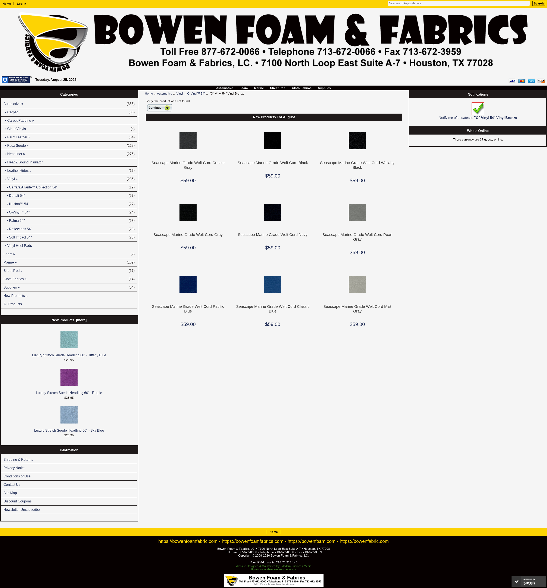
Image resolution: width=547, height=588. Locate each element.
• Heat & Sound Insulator (23, 162)
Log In (21, 3)
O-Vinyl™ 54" (196, 93)
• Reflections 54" (69, 229)
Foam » (69, 254)
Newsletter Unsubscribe (21, 509)
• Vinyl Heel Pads (17, 245)
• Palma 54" (69, 220)
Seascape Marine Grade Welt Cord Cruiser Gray (188, 165)
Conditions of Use (17, 476)
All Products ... (14, 304)
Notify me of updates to (478, 118)
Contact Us (11, 484)
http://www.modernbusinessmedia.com (273, 569)
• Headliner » (69, 154)
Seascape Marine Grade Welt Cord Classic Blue (272, 308)
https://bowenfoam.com (311, 541)
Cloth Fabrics (302, 88)
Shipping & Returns (18, 459)
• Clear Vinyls (69, 129)
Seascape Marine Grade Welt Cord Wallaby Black (357, 165)
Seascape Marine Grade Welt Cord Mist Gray (357, 308)
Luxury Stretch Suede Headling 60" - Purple (69, 393)
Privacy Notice (14, 468)
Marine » (69, 262)
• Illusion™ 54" (69, 204)
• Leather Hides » (69, 170)
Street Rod (277, 88)
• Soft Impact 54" (69, 237)
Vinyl (179, 93)
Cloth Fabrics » (69, 279)
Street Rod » (69, 271)
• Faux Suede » (69, 145)
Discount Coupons (17, 501)
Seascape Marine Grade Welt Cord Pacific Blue (188, 308)
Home (7, 3)
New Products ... (15, 296)
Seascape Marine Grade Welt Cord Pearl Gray (357, 236)
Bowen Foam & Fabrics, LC (289, 555)
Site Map (10, 493)
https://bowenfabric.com (364, 541)
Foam (244, 88)
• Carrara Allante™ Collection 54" (69, 187)
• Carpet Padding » (18, 120)
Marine (259, 88)
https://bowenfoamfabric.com (188, 541)
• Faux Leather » (69, 137)
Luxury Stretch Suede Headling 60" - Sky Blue (69, 430)
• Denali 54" (69, 195)
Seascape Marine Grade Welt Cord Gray (188, 234)
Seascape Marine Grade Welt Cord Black (273, 162)
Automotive (164, 93)
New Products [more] (69, 320)
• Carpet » (69, 112)
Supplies (324, 88)
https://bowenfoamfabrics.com (252, 541)
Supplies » (69, 287)
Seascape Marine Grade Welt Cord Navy (272, 234)
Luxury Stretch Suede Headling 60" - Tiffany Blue (69, 355)
